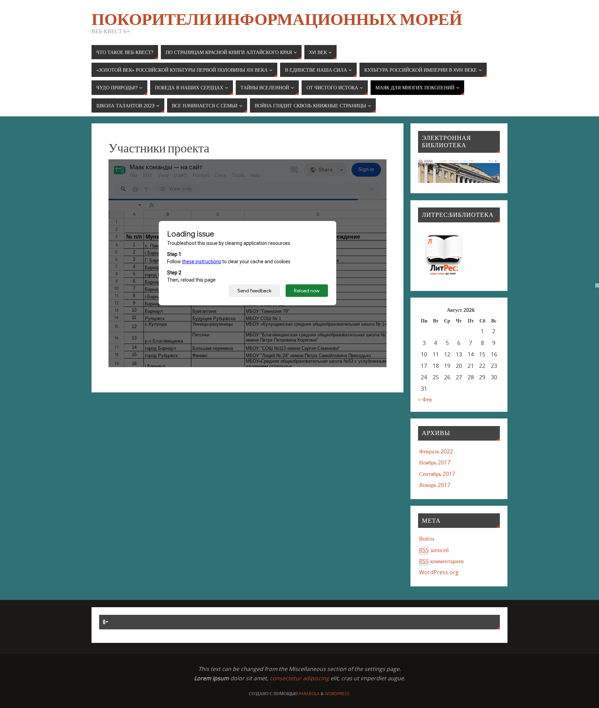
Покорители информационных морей (277, 19)
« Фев (425, 399)
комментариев (441, 561)
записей (434, 550)
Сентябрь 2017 (437, 474)
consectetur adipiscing (299, 678)
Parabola (309, 694)
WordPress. (337, 694)
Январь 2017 (434, 485)
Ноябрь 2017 (434, 462)
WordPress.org (439, 572)
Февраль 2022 (436, 451)
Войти (426, 538)
